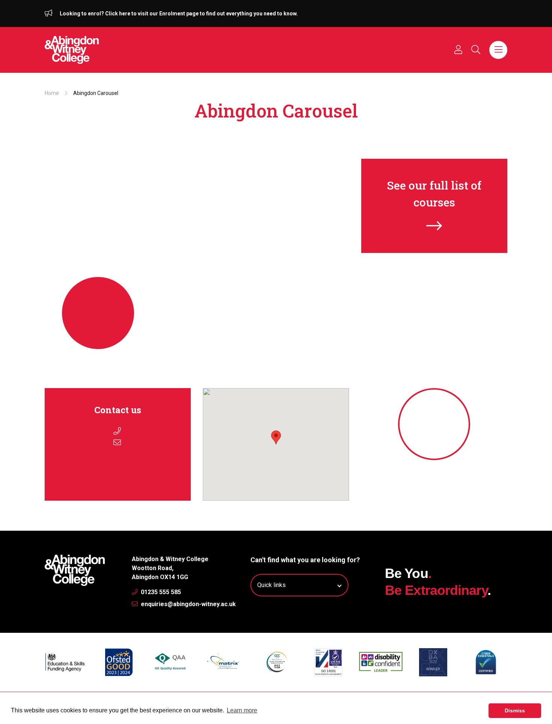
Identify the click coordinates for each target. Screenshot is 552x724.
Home (52, 93)
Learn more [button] (242, 710)
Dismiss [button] (515, 710)
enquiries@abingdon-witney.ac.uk (187, 604)
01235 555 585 (160, 592)
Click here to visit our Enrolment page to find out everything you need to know (200, 14)
